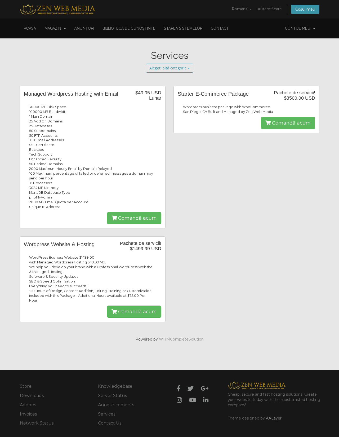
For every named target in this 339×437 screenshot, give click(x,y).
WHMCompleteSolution (181, 339)
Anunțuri (84, 28)
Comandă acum (137, 218)
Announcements (116, 404)
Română (240, 9)
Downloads (32, 395)
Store (26, 386)
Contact (220, 28)
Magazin (53, 28)
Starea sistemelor (183, 28)
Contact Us (109, 423)
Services (106, 414)
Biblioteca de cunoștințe (128, 28)
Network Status (36, 423)
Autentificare (270, 9)
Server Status (112, 395)
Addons (28, 404)
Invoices (28, 414)
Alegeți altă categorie (168, 67)
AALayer (274, 418)
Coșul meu (305, 9)
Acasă (30, 28)
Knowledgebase (115, 386)
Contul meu (299, 28)
